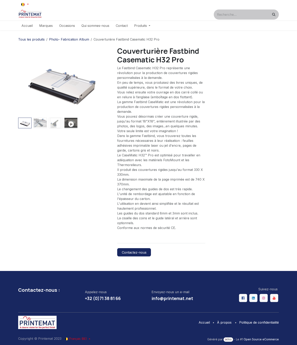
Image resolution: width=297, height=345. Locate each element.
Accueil (204, 322)
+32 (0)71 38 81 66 (103, 298)
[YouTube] (274, 298)
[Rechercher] (274, 14)
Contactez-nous (134, 252)
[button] (22, 81)
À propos (224, 322)
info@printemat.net (172, 298)
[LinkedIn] (253, 298)
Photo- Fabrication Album (69, 39)
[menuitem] (27, 26)
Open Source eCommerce (261, 339)
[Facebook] (243, 298)
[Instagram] (264, 298)
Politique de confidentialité (259, 322)
